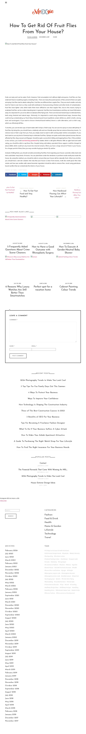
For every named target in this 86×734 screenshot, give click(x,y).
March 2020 (10, 634)
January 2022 (11, 592)
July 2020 (9, 621)
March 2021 (10, 602)
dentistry (54, 562)
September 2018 (12, 689)
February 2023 (11, 563)
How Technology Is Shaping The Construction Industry (43, 405)
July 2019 (9, 656)
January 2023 (11, 567)
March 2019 (10, 669)
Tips (62, 584)
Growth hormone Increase (63, 567)
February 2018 (11, 711)
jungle (64, 570)
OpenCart (76, 576)
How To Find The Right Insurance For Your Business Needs (43, 447)
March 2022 (10, 586)
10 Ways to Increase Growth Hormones (57, 550)
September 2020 (12, 615)
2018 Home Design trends (53, 553)
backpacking (49, 556)
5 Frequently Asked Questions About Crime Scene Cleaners (17, 250)
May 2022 (9, 583)
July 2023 (9, 554)
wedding (75, 587)
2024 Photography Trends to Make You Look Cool (43, 380)
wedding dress (50, 590)
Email (34, 346)
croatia (47, 562)
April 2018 (9, 705)
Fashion (48, 515)
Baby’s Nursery (75, 553)
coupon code (74, 559)
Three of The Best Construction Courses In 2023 (43, 411)
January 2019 (10, 676)
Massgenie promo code (52, 576)
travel (67, 584)
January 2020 (11, 637)
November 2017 (11, 721)
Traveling (73, 584)
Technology (50, 534)
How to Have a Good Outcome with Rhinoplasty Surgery (43, 250)
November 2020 (12, 608)
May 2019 (9, 663)
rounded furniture (60, 581)
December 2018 (11, 679)
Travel (48, 537)
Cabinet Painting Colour (52, 559)
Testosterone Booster (52, 584)
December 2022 (12, 570)
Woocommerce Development (66, 593)
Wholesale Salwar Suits (63, 590)
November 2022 (12, 573)
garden (75, 564)
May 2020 (9, 628)
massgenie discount (68, 573)
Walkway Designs (66, 587)
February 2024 (11, 550)
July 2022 (9, 579)
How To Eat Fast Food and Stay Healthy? (24, 193)
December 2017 (11, 718)
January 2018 (10, 714)
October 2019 (11, 647)
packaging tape (50, 579)
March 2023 (10, 560)
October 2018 (11, 685)
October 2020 (11, 611)
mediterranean (66, 576)
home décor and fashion (52, 570)
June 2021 (9, 599)
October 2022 (11, 576)
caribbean (65, 559)
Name (12, 346)
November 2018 (11, 682)
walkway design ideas (52, 587)
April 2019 (9, 666)
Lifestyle (49, 530)
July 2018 (9, 695)
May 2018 (9, 702)
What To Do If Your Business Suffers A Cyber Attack (43, 429)
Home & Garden (53, 526)
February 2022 (11, 589)
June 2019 (9, 660)
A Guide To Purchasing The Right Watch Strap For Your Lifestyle (43, 441)
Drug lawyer (62, 562)
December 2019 (11, 640)
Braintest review (60, 556)
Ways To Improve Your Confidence (43, 399)
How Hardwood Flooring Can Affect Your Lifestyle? (62, 193)
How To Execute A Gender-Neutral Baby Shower (68, 250)
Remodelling (49, 581)
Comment (14, 319)
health (75, 567)
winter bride (76, 590)
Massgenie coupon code (52, 573)
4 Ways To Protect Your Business (43, 393)
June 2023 (9, 557)
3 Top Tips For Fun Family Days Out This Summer (43, 386)
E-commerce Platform (51, 564)
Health (48, 522)
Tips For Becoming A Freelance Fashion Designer (43, 423)
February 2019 (11, 673)
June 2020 (9, 624)
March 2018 (10, 708)
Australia (65, 553)
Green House (49, 567)
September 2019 (12, 650)
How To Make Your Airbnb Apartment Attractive (43, 435)
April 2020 (9, 631)
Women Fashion (50, 593)
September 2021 (12, 595)
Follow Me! (3, 501)
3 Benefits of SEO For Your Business (43, 417)
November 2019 (11, 644)
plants (59, 579)
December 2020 (12, 605)
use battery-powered (29, 140)
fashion (62, 564)
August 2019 (10, 653)
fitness (69, 564)
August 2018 (10, 692)
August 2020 (10, 618)
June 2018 (9, 698)
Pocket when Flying (68, 579)
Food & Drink (32, 37)
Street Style (71, 581)
